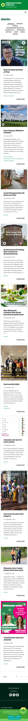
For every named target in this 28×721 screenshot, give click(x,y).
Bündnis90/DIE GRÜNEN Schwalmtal (13, 4)
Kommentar (11, 96)
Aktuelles (11, 23)
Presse (23, 32)
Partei (16, 32)
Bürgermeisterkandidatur (15, 28)
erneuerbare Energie (9, 158)
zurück (5, 676)
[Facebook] (10, 694)
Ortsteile (9, 32)
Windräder (11, 160)
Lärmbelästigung (19, 158)
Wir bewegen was (11, 7)
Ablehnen (18, 716)
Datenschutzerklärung (14, 718)
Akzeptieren (11, 716)
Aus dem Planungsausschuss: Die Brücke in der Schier (14, 194)
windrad (6, 160)
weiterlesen (20, 99)
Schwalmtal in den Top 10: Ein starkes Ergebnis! (13, 441)
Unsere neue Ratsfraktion (11, 384)
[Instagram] (14, 694)
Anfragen (19, 23)
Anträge (15, 26)
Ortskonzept (21, 30)
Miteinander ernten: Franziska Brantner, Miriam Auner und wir (13, 569)
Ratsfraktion (7, 408)
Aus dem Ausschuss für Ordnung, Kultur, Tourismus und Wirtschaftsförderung (14, 252)
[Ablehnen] (26, 715)
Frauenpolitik (9, 30)
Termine (15, 34)
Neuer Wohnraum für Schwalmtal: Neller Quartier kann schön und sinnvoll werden (14, 312)
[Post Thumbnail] (14, 53)
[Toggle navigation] (25, 12)
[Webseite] (17, 694)
